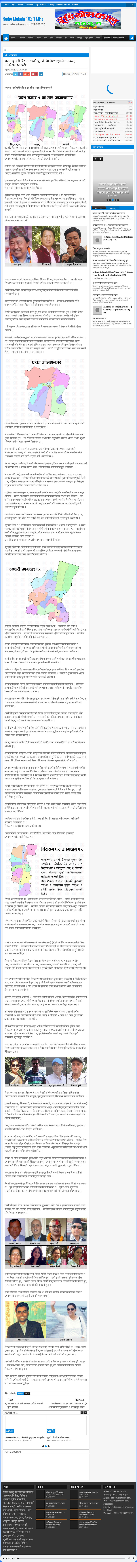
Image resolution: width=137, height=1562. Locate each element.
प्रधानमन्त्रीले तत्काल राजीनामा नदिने (105, 282)
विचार (45, 38)
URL (84, 74)
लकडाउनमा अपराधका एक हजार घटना (105, 294)
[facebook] (132, 5)
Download (29, 5)
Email (67, 74)
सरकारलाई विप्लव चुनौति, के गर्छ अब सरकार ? (112, 189)
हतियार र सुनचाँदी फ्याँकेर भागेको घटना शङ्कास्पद (109, 212)
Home (6, 5)
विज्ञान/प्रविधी (89, 38)
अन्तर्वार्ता (30, 38)
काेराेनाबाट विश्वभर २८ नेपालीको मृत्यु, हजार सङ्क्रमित (110, 224)
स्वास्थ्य (72, 38)
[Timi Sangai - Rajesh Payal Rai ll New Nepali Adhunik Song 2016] (97, 240)
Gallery (51, 5)
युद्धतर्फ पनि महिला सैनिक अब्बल (16, 1437)
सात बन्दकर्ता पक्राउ (99, 318)
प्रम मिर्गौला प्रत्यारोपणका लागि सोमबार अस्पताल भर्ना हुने (65, 1438)
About (20, 5)
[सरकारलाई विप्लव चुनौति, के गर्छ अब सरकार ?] (113, 178)
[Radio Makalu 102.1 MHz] (6, 37)
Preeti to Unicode (63, 5)
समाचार (23, 1393)
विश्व (51, 38)
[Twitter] (128, 5)
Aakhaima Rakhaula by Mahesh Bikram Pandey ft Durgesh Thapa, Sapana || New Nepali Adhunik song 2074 (113, 273)
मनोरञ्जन (59, 38)
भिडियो (98, 38)
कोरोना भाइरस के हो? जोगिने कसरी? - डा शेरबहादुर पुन (110, 260)
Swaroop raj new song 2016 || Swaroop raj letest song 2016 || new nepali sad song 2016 (117, 309)
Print (76, 74)
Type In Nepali (41, 5)
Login (13, 5)
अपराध (39, 38)
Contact (75, 5)
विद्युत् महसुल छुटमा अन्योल (101, 248)
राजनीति (22, 38)
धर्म (65, 38)
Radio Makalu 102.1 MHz (23, 18)
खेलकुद (79, 38)
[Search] (132, 37)
